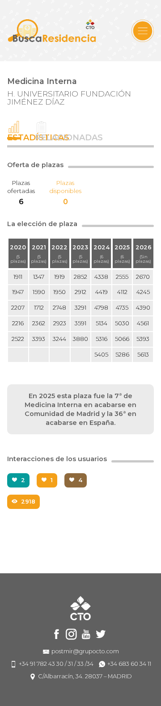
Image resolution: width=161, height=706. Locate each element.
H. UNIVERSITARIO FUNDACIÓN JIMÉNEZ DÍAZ (69, 97)
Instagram (71, 634)
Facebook (56, 634)
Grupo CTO (52, 30)
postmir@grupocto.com (85, 651)
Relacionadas (41, 137)
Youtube (86, 634)
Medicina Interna (42, 81)
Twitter (100, 634)
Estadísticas (14, 137)
